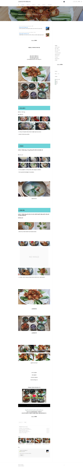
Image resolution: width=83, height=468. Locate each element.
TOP (64, 465)
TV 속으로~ (56, 57)
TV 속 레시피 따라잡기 (58, 52)
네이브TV (43, 4)
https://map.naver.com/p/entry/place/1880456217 (26, 32)
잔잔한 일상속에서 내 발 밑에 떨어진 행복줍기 (25, 453)
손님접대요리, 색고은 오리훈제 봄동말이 (24, 428)
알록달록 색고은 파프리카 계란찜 (23, 430)
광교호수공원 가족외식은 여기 (24, 33)
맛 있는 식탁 (20, 426)
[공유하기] (21, 422)
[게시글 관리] (22, 422)
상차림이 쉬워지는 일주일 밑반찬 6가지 (24, 431)
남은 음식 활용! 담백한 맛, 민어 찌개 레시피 (24, 429)
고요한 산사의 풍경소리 (24, 1)
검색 (62, 1)
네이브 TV (28, 4)
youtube (22, 4)
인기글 (58, 73)
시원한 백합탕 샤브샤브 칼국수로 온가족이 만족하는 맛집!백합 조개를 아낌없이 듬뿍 (31, 34)
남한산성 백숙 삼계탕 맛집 (23, 27)
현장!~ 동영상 (56, 48)
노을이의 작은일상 (57, 47)
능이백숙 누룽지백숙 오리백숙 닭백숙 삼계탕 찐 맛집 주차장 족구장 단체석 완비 (30, 28)
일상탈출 (56, 60)
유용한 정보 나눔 (57, 58)
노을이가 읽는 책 (57, 55)
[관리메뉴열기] (81, 1)
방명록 (39, 4)
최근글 (56, 73)
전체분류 (56, 45)
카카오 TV (33, 4)
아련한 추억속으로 (57, 54)
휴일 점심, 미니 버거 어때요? (22, 432)
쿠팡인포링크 (50, 4)
